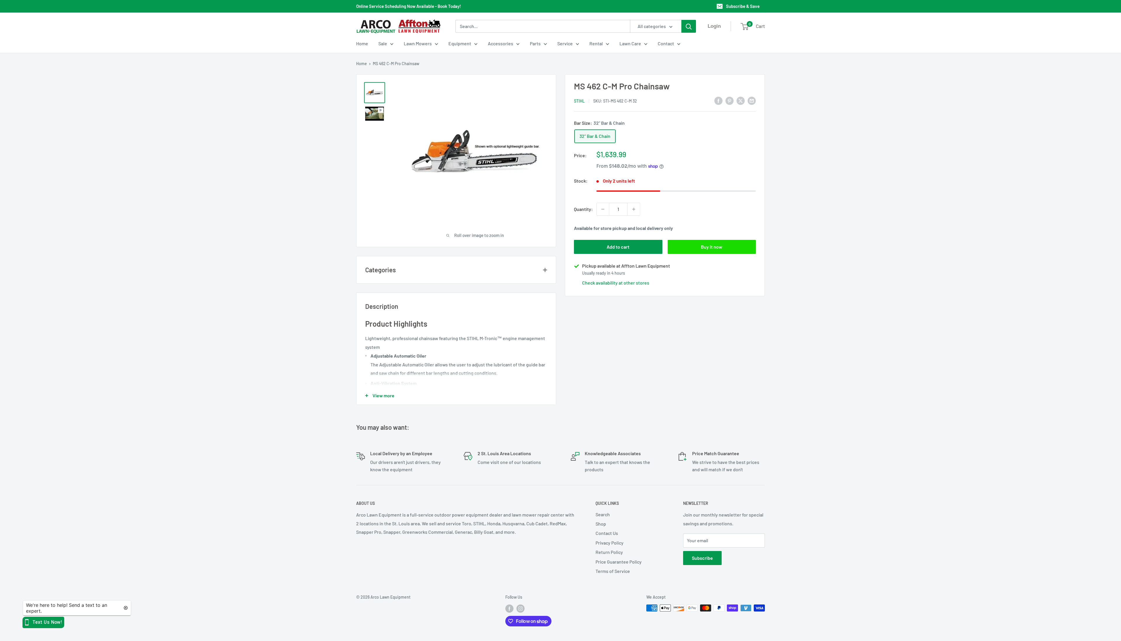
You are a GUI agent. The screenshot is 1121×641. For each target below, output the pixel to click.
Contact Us (607, 533)
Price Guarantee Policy (619, 561)
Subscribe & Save (743, 6)
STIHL (579, 100)
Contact (666, 43)
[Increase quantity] (634, 209)
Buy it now (711, 247)
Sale (382, 43)
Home (362, 43)
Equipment (459, 43)
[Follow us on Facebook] (509, 608)
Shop (601, 523)
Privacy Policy (610, 542)
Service (565, 43)
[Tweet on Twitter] (741, 100)
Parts (535, 43)
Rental (596, 43)
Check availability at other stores (615, 282)
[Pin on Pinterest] (729, 100)
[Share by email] (752, 100)
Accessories (500, 43)
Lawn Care (630, 43)
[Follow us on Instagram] (520, 608)
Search (603, 514)
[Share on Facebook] (718, 100)
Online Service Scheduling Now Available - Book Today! (408, 6)
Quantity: (583, 209)
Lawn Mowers (418, 43)
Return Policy (609, 552)
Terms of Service (613, 571)
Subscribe (702, 558)
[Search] (688, 26)
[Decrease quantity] (603, 209)
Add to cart (618, 247)
